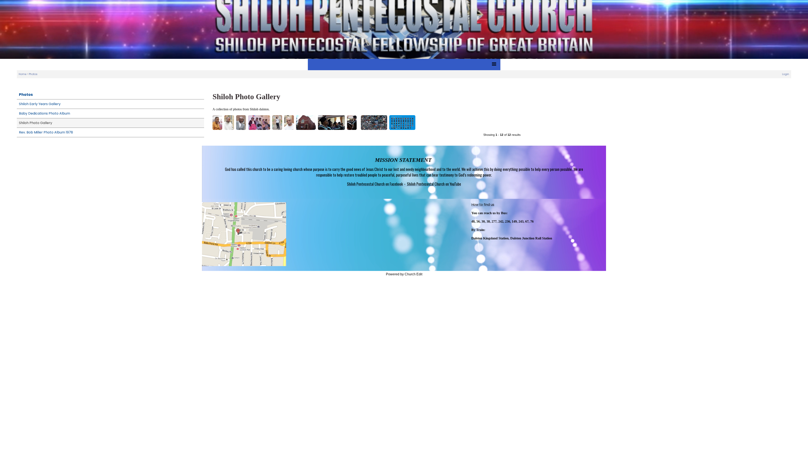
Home (22, 74)
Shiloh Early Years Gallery (40, 104)
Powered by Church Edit (404, 274)
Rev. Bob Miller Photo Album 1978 (46, 132)
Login (785, 74)
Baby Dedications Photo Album (44, 113)
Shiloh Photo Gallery (35, 122)
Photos (33, 74)
